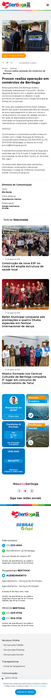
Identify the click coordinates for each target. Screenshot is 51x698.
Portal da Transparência (14, 666)
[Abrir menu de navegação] (47, 5)
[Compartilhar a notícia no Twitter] (7, 62)
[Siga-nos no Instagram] (31, 491)
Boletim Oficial (10, 678)
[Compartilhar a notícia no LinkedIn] (11, 62)
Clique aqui (13, 416)
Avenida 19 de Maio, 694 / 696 (17, 596)
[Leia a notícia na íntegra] (25, 248)
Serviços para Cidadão (13, 645)
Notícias (13, 68)
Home (4, 68)
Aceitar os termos (25, 692)
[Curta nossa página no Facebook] (19, 491)
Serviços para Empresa (14, 650)
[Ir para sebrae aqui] (25, 527)
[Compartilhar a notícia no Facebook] (3, 62)
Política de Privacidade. (37, 686)
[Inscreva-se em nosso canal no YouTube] (25, 491)
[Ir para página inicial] (16, 5)
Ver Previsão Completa (13, 443)
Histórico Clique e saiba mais (13, 470)
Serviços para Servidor (14, 654)
